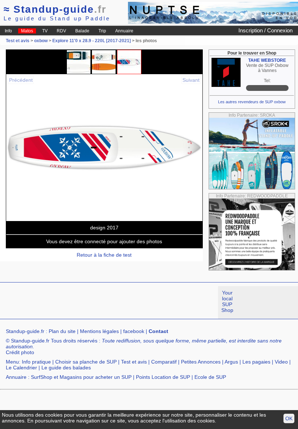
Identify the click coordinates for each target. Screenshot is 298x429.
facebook (133, 331)
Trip (102, 30)
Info (8, 30)
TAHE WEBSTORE (267, 60)
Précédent (21, 80)
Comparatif (164, 362)
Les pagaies (256, 362)
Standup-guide (55, 9)
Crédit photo (20, 352)
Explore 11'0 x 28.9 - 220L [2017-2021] (91, 40)
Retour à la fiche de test (104, 255)
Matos (27, 30)
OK (289, 418)
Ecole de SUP (210, 377)
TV (45, 30)
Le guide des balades (66, 367)
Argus (231, 362)
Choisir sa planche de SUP (86, 362)
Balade (82, 30)
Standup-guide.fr (25, 331)
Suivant (191, 80)
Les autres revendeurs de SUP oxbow (252, 102)
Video (281, 362)
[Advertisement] (132, 302)
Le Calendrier (21, 367)
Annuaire (124, 30)
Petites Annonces (201, 362)
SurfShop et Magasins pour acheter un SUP (81, 377)
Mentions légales (99, 331)
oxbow (41, 40)
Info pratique (36, 362)
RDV (61, 30)
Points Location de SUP (163, 377)
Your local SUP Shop (227, 301)
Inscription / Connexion (265, 30)
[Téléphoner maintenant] (267, 88)
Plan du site (62, 331)
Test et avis (18, 40)
